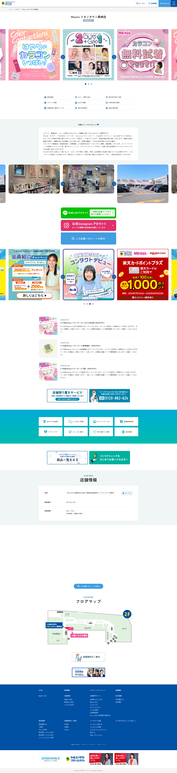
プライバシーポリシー (89, 744)
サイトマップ (102, 744)
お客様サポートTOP (96, 699)
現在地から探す (69, 702)
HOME (10, 9)
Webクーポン (43, 696)
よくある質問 (94, 710)
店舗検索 (17, 9)
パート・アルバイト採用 (46, 737)
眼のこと (92, 732)
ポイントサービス (95, 707)
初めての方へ (94, 702)
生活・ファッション (96, 735)
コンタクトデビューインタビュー (126, 721)
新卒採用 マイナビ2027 (46, 735)
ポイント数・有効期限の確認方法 (100, 715)
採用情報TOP (43, 724)
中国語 (66, 727)
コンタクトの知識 (95, 727)
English (66, 729)
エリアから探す (69, 704)
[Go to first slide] (114, 277)
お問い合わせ (76, 744)
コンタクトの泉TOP (96, 724)
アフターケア (94, 704)
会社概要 (118, 702)
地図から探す (68, 699)
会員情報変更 (94, 712)
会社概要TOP (120, 699)
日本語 (66, 724)
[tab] (85, 84)
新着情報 (67, 690)
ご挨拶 (41, 727)
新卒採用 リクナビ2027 (46, 732)
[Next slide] (114, 57)
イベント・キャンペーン (97, 690)
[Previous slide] (63, 57)
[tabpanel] (34, 54)
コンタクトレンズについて (98, 729)
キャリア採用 (43, 729)
